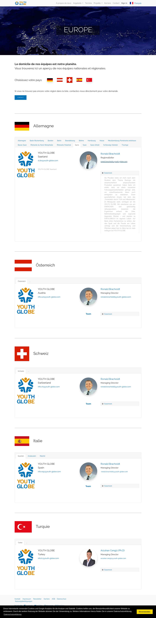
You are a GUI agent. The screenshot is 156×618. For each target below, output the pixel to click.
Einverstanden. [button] (145, 612)
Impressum (27, 599)
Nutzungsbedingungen (23, 601)
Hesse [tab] (102, 141)
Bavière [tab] (50, 141)
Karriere (47, 599)
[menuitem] (63, 3)
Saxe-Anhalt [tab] (94, 145)
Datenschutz (62, 599)
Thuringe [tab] (125, 145)
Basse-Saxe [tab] (22, 145)
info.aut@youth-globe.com (49, 297)
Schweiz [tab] (21, 371)
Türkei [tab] (20, 543)
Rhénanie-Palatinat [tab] (64, 145)
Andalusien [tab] (32, 456)
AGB (54, 599)
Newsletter (37, 599)
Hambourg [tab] (92, 141)
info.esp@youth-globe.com (49, 472)
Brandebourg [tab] (70, 141)
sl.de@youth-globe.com (48, 160)
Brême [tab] (81, 141)
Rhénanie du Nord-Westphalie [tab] (41, 145)
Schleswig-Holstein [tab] (110, 145)
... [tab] (29, 281)
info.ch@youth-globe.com (49, 387)
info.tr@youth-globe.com (48, 558)
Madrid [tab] (42, 456)
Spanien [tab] (21, 456)
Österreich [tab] (22, 281)
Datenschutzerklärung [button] (12, 614)
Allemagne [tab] (22, 141)
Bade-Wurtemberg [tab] (37, 141)
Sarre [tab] (77, 145)
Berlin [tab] (59, 141)
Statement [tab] (108, 173)
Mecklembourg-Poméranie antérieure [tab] (122, 141)
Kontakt (18, 599)
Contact (20, 97)
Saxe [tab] (84, 145)
